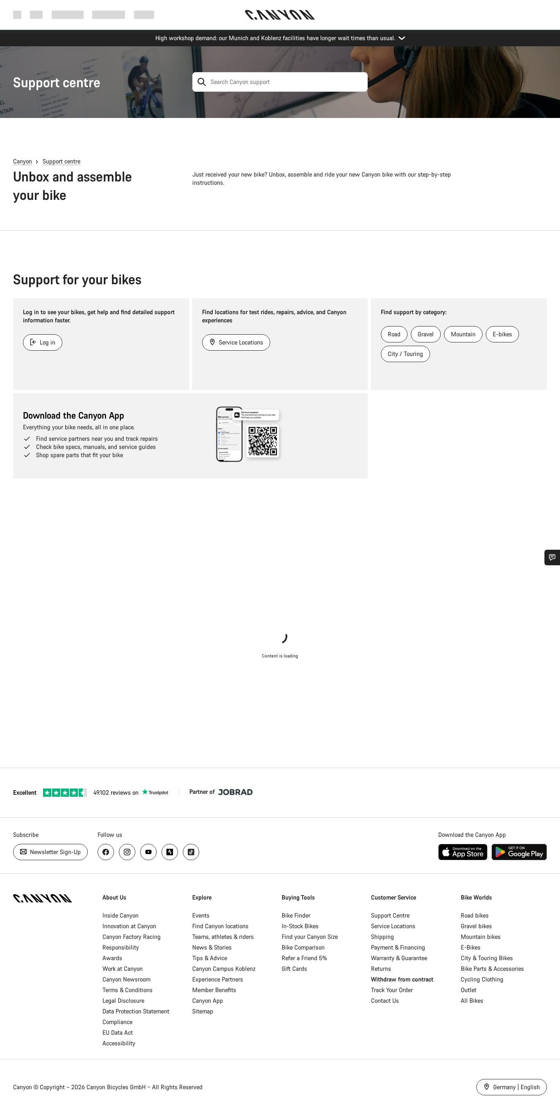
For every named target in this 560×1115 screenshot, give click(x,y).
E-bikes (502, 334)
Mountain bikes (481, 936)
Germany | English (516, 1087)
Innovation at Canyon (129, 926)
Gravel (426, 334)
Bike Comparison (303, 947)
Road (394, 334)
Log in (46, 342)
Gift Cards (294, 968)
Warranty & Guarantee (399, 958)
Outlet (468, 990)
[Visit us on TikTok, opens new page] (191, 852)
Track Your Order (392, 990)
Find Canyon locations (220, 926)
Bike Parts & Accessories (492, 968)
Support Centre (390, 915)
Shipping (382, 936)
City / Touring (405, 354)
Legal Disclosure (123, 1000)
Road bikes (475, 915)
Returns (381, 968)
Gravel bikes (476, 926)
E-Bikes (470, 947)
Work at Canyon (122, 968)
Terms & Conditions (127, 990)
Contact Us (385, 1000)
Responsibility (120, 947)
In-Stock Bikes (300, 926)
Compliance (117, 1022)
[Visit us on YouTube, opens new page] (148, 852)
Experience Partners (217, 979)
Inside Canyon (120, 915)
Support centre (56, 82)
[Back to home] (280, 14)
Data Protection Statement (135, 1011)
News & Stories (212, 947)
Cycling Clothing (482, 979)
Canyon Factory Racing (131, 936)
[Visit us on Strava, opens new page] (170, 852)
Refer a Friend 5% (304, 958)
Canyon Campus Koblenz (223, 968)
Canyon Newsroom (126, 979)
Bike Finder (296, 915)
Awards (112, 958)
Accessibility (118, 1043)
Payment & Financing (398, 947)
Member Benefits (214, 990)
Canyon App (207, 1000)
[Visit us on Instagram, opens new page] (127, 852)
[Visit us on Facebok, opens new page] (106, 852)
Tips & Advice (209, 958)
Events (200, 915)
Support (144, 14)
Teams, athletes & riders (223, 936)
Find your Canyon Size (310, 936)
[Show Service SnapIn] (552, 557)
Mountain (463, 334)
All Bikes (472, 1000)
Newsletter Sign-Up (54, 852)
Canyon (22, 161)
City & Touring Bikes (487, 958)
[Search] (202, 82)
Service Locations (240, 342)
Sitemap (202, 1011)
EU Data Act (117, 1032)
